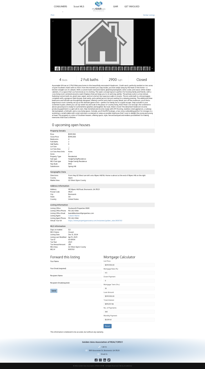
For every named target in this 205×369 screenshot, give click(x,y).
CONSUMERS (60, 6)
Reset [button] (107, 326)
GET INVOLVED (131, 6)
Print (52, 15)
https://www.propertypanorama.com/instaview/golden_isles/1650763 (95, 221)
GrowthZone (128, 366)
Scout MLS (79, 6)
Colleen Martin (73, 216)
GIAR (115, 6)
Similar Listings (149, 15)
